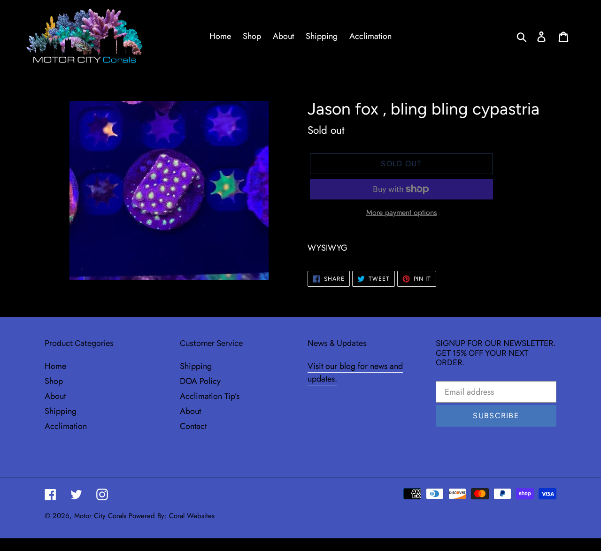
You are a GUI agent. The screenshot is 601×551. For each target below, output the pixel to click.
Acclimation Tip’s (209, 396)
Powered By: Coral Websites (172, 516)
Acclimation (66, 426)
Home (55, 366)
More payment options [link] (401, 212)
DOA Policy (200, 381)
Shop (54, 381)
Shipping (61, 411)
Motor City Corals (100, 516)
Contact (193, 426)
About (55, 396)
